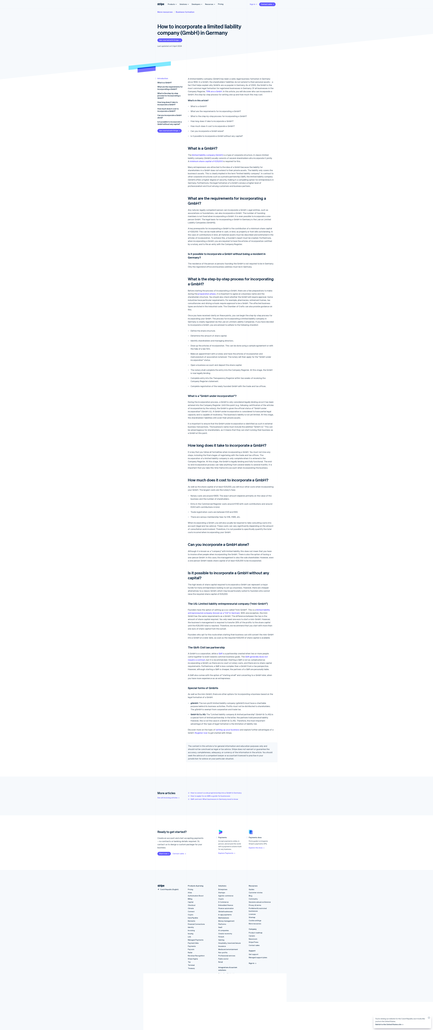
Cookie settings (255, 920)
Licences (252, 914)
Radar (190, 952)
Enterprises (222, 889)
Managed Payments (195, 940)
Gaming (221, 940)
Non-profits (222, 952)
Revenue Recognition (196, 955)
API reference (223, 992)
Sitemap (252, 917)
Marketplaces (223, 918)
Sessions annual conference (260, 902)
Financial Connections (196, 924)
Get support (253, 954)
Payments (192, 946)
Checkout (192, 905)
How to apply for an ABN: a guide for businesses (210, 796)
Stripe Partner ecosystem (228, 977)
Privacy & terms (255, 905)
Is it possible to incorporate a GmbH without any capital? (169, 123)
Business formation (185, 12)
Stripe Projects (224, 1005)
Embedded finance (225, 905)
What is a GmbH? (164, 82)
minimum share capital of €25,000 (206, 161)
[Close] (428, 1018)
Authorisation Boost (196, 896)
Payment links (193, 943)
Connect (191, 911)
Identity (191, 927)
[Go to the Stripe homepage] (160, 885)
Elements (191, 921)
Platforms (222, 924)
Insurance (222, 946)
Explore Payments (225, 853)
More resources (165, 12)
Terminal (191, 965)
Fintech (221, 937)
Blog (250, 896)
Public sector (223, 959)
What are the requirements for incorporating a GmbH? (170, 88)
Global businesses (225, 911)
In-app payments (225, 914)
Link (189, 937)
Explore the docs (256, 848)
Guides (251, 889)
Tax (189, 962)
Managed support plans (258, 957)
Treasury (191, 968)
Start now (163, 853)
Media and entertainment (228, 949)
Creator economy (225, 933)
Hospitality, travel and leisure (229, 943)
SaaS (220, 927)
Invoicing (191, 930)
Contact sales (266, 4)
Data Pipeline (193, 918)
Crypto (190, 914)
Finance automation (226, 908)
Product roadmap (255, 933)
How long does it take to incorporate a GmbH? (167, 103)
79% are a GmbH (214, 91)
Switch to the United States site (388, 1024)
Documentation (224, 989)
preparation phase (207, 293)
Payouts (191, 949)
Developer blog (224, 1008)
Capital (190, 902)
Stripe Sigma (193, 959)
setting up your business (228, 729)
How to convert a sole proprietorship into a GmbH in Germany (216, 793)
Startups (221, 892)
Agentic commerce (225, 896)
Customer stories (256, 892)
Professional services (226, 955)
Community (253, 899)
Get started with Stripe (169, 40)
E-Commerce (223, 902)
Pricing (220, 4)
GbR (220, 653)
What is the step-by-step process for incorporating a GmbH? (168, 95)
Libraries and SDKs (225, 1001)
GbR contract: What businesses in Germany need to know (214, 799)
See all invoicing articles (167, 798)
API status (222, 995)
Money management (226, 921)
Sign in (252, 4)
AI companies (223, 930)
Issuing (190, 933)
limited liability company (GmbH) (207, 155)
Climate (191, 908)
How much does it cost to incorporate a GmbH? (168, 110)
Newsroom (253, 939)
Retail (220, 962)
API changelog (223, 998)
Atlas (190, 892)
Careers (252, 936)
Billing (190, 899)
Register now (201, 732)
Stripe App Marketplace (227, 974)
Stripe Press (253, 942)
